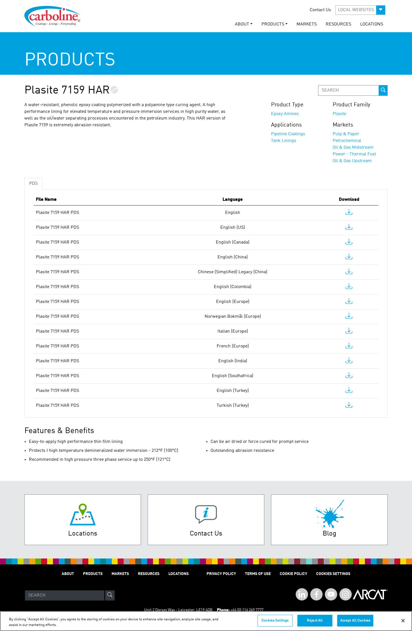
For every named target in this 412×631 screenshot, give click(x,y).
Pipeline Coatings (288, 134)
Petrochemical (347, 141)
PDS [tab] (33, 183)
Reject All (315, 620)
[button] (360, 10)
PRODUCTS (93, 574)
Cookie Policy (293, 574)
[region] (206, 621)
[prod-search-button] (383, 90)
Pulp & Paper (346, 134)
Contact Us (320, 10)
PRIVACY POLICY (221, 574)
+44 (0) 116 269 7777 (246, 610)
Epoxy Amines (285, 114)
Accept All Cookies (355, 620)
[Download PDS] (349, 213)
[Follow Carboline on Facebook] (316, 594)
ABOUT (68, 574)
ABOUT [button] (242, 24)
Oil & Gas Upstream (352, 161)
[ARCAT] (370, 595)
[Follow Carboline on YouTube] (331, 594)
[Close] (403, 620)
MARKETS (307, 24)
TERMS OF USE (258, 574)
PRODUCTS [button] (272, 24)
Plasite (339, 114)
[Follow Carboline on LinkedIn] (302, 594)
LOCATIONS (371, 24)
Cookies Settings (274, 620)
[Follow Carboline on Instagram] (345, 594)
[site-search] (110, 595)
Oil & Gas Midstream (353, 147)
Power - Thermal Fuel (354, 154)
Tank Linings (283, 141)
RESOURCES (338, 24)
